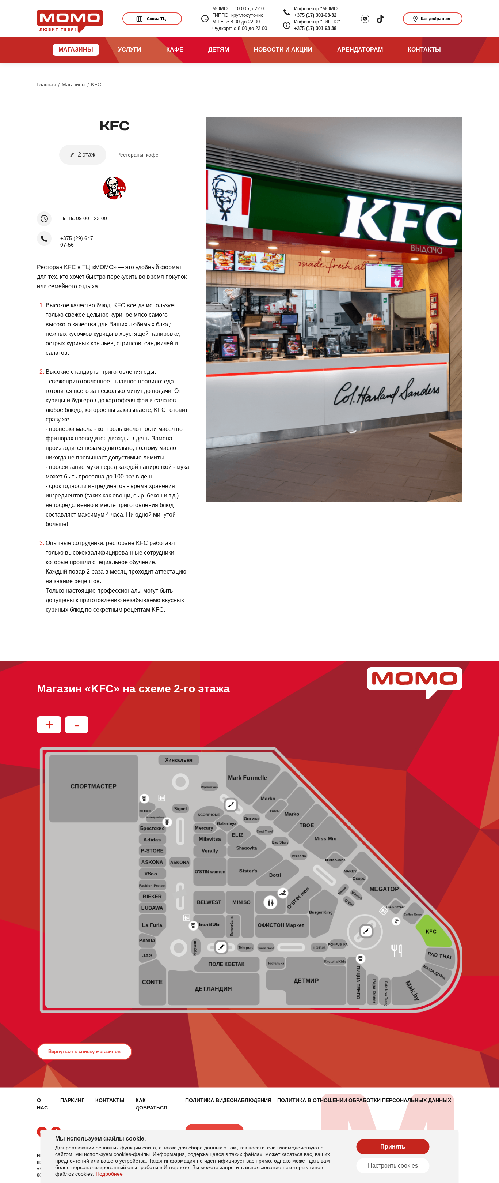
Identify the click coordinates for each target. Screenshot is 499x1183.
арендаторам (360, 49)
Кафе (174, 49)
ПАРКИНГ (72, 1100)
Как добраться (435, 18)
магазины (75, 49)
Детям (218, 49)
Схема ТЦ (156, 18)
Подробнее (109, 1174)
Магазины (73, 84)
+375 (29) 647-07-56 (77, 241)
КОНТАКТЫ (110, 1100)
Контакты (424, 49)
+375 (315, 15)
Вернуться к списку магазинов (84, 1051)
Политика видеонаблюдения (228, 1100)
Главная (46, 84)
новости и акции (283, 49)
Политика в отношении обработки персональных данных (364, 1100)
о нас (42, 1104)
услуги (129, 49)
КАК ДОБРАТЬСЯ (151, 1104)
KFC (96, 84)
